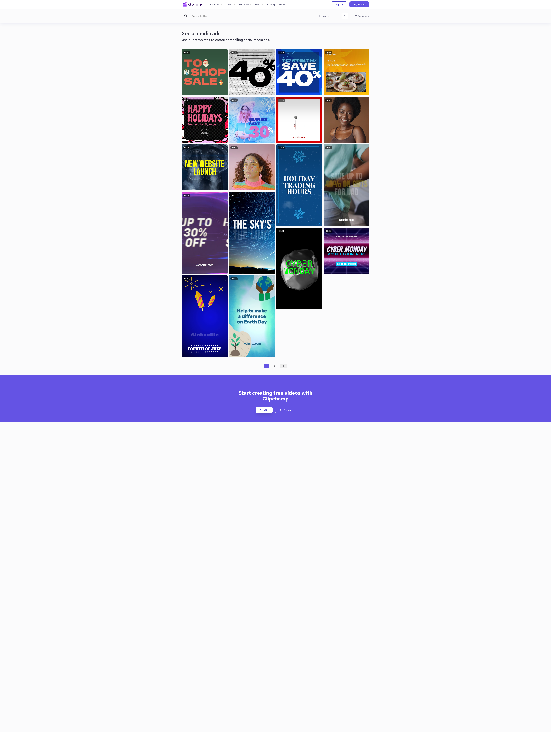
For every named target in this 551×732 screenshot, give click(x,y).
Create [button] (229, 4)
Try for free (359, 4)
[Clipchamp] (192, 4)
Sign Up (264, 409)
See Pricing (285, 409)
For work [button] (244, 4)
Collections (363, 15)
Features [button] (215, 4)
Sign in (339, 4)
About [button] (282, 4)
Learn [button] (258, 4)
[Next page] (283, 366)
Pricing (271, 4)
